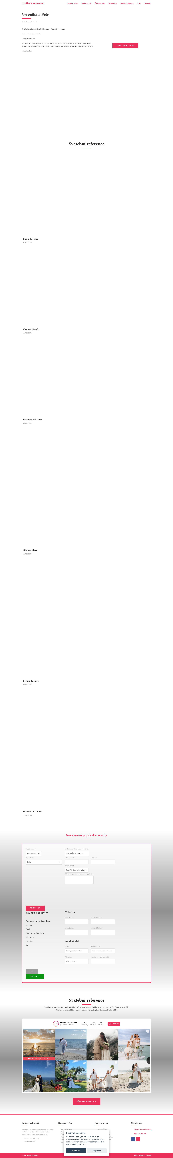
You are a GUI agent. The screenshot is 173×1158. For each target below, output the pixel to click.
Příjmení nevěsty (96, 917)
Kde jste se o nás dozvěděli (100, 957)
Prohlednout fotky (125, 46)
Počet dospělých (70, 857)
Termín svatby (30, 849)
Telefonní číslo (96, 946)
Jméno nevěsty (69, 917)
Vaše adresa (68, 957)
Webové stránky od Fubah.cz (142, 1155)
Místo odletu (30, 857)
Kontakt (148, 3)
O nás (139, 3)
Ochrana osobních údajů (31, 1139)
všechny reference (86, 1101)
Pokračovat (35, 908)
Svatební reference (126, 3)
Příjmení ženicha (96, 928)
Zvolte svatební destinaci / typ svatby (77, 849)
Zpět (32, 971)
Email (67, 946)
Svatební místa (72, 3)
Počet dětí (94, 857)
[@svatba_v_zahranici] (56, 1023)
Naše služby (113, 3)
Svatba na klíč (86, 3)
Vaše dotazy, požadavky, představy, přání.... (79, 874)
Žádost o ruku (100, 3)
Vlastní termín (69, 866)
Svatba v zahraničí (33, 3)
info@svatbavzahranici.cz (142, 1129)
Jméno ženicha (69, 928)
